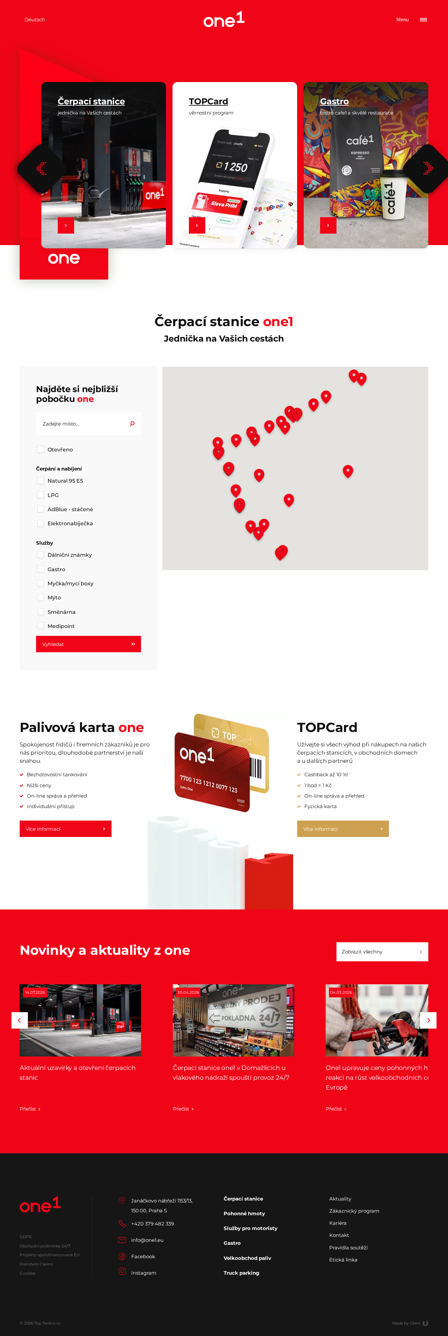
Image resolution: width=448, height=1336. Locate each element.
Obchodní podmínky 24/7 (45, 1245)
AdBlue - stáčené (70, 509)
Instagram (143, 1273)
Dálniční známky (70, 555)
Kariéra (338, 1223)
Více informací (43, 829)
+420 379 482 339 (152, 1224)
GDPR (25, 1236)
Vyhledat (53, 644)
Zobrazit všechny (362, 952)
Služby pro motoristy (250, 1228)
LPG (53, 495)
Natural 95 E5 (65, 481)
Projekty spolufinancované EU (50, 1254)
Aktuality (340, 1199)
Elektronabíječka (70, 523)
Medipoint (61, 626)
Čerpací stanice (243, 1199)
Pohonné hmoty (244, 1213)
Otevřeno (60, 450)
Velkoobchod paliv (247, 1258)
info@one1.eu (147, 1240)
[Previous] (42, 169)
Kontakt (339, 1235)
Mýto (54, 598)
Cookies (27, 1273)
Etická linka (343, 1260)
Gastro (56, 569)
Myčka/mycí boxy (70, 583)
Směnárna (62, 612)
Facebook (143, 1256)
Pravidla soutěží (348, 1247)
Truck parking (241, 1273)
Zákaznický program (354, 1211)
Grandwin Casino (36, 1264)
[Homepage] (224, 20)
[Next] (428, 1020)
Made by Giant (406, 1323)
